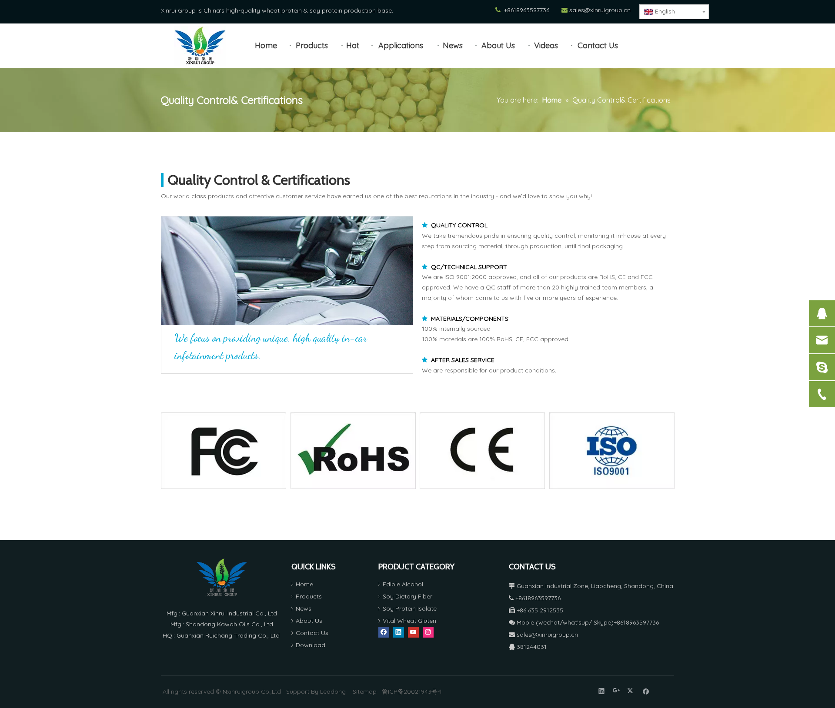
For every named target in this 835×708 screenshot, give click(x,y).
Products (309, 596)
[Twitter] (631, 690)
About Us (309, 621)
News (303, 608)
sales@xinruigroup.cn (600, 10)
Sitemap (365, 691)
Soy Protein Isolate (410, 608)
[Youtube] (413, 632)
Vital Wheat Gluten (409, 621)
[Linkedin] (398, 632)
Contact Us (312, 633)
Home (304, 584)
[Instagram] (428, 632)
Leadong (333, 691)
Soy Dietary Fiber (407, 596)
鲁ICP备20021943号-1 (412, 691)
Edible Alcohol (403, 584)
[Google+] (616, 690)
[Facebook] (383, 632)
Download (310, 645)
